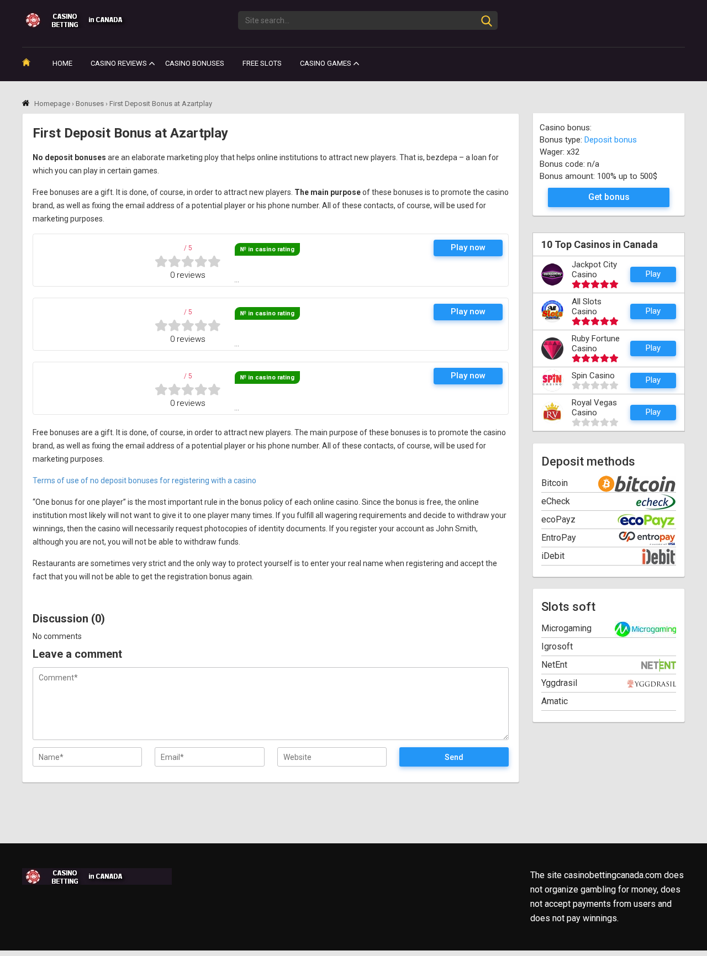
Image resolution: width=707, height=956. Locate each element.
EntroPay (558, 537)
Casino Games (325, 63)
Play (653, 274)
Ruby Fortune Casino (596, 343)
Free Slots (262, 63)
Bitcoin (554, 483)
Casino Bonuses (194, 63)
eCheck (555, 501)
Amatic (554, 701)
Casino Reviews (119, 63)
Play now (468, 247)
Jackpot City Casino (594, 269)
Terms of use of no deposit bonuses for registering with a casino (144, 480)
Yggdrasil (559, 683)
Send (454, 757)
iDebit (552, 556)
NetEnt (554, 664)
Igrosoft (557, 646)
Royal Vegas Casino (594, 408)
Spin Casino (593, 376)
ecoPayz (558, 519)
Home (62, 63)
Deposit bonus (610, 140)
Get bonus (609, 197)
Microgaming (566, 628)
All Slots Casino (587, 306)
